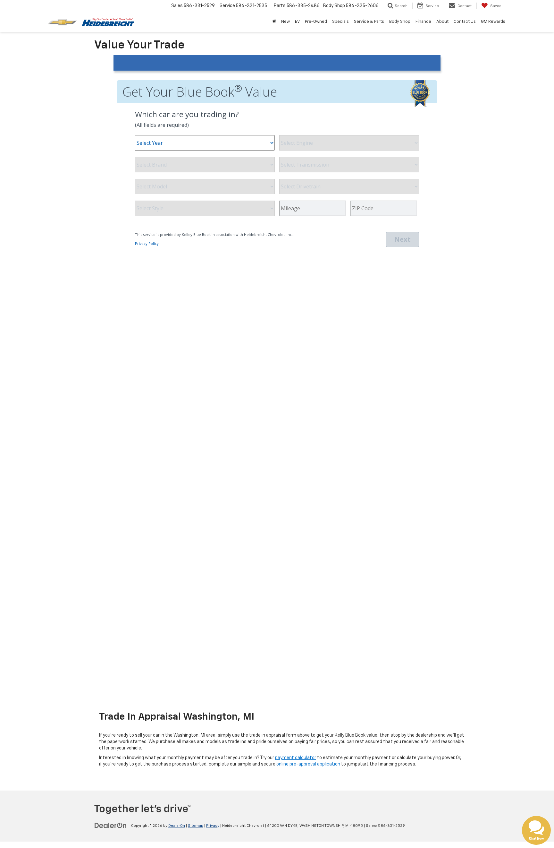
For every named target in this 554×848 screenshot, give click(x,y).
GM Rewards (493, 22)
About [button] (442, 22)
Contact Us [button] (465, 22)
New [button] (285, 22)
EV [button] (297, 22)
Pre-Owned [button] (316, 22)
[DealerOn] (110, 825)
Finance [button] (423, 22)
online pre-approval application (308, 764)
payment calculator (295, 758)
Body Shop (399, 22)
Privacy (212, 826)
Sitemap (195, 826)
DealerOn (176, 826)
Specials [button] (340, 22)
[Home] (274, 22)
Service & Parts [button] (369, 22)
